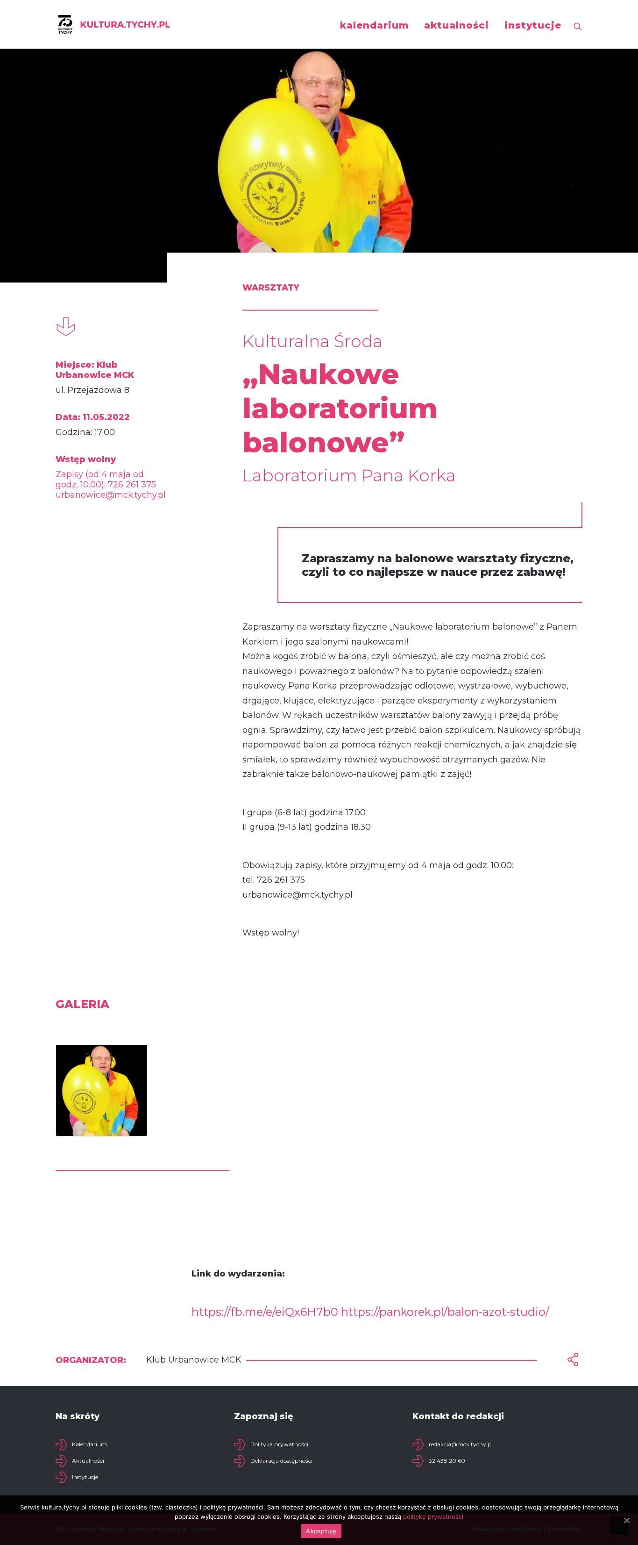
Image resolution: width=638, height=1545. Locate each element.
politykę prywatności (433, 1516)
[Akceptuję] (626, 1520)
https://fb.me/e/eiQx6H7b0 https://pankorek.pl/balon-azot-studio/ (370, 1312)
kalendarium (374, 25)
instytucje (532, 25)
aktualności (456, 25)
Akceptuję (321, 1531)
